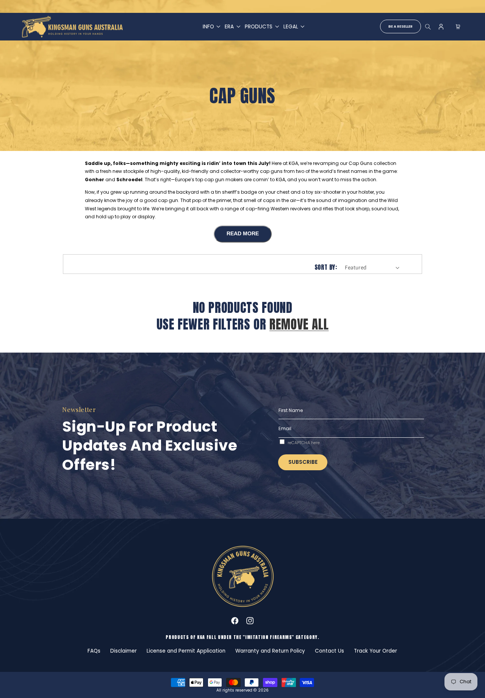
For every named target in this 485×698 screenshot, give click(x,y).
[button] (209, 27)
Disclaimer (123, 650)
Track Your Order (375, 650)
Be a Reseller (400, 26)
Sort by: (325, 267)
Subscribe (303, 462)
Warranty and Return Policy (270, 650)
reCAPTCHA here (304, 443)
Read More (243, 233)
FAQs (94, 650)
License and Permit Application (186, 650)
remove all (299, 324)
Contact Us (329, 650)
